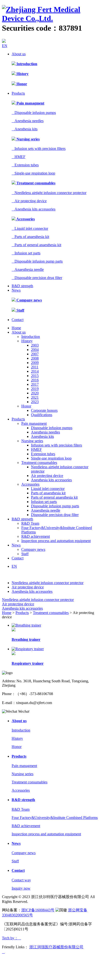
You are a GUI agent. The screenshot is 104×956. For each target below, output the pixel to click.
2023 (35, 402)
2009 (35, 363)
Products (18, 93)
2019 (35, 389)
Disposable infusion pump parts (37, 261)
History (22, 74)
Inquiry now (21, 888)
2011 (34, 367)
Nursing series (27, 139)
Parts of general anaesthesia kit (36, 245)
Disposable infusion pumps (34, 113)
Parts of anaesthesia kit (30, 237)
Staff (19, 310)
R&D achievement (35, 536)
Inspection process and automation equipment (56, 541)
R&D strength (22, 286)
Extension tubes (25, 165)
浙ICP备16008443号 (37, 910)
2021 (35, 397)
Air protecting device (29, 201)
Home (16, 328)
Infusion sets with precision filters (39, 149)
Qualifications (41, 415)
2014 (35, 371)
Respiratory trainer (28, 663)
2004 (35, 350)
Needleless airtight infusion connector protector (49, 193)
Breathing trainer (26, 639)
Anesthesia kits (24, 129)
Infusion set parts (26, 253)
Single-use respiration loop (33, 173)
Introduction (26, 64)
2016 (35, 380)
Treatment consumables (35, 183)
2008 (35, 358)
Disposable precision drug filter (37, 278)
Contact (17, 320)
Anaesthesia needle (28, 269)
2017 (35, 384)
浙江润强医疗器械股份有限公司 (56, 947)
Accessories (25, 219)
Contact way (21, 880)
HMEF (18, 157)
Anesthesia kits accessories (33, 209)
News (16, 290)
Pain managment (29, 103)
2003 (35, 345)
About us (19, 54)
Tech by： (11, 938)
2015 (35, 376)
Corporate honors (44, 410)
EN (4, 46)
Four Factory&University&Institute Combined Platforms (55, 818)
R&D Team (30, 523)
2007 (35, 354)
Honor (21, 84)
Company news (28, 300)
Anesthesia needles (28, 121)
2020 (35, 393)
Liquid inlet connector (30, 228)
